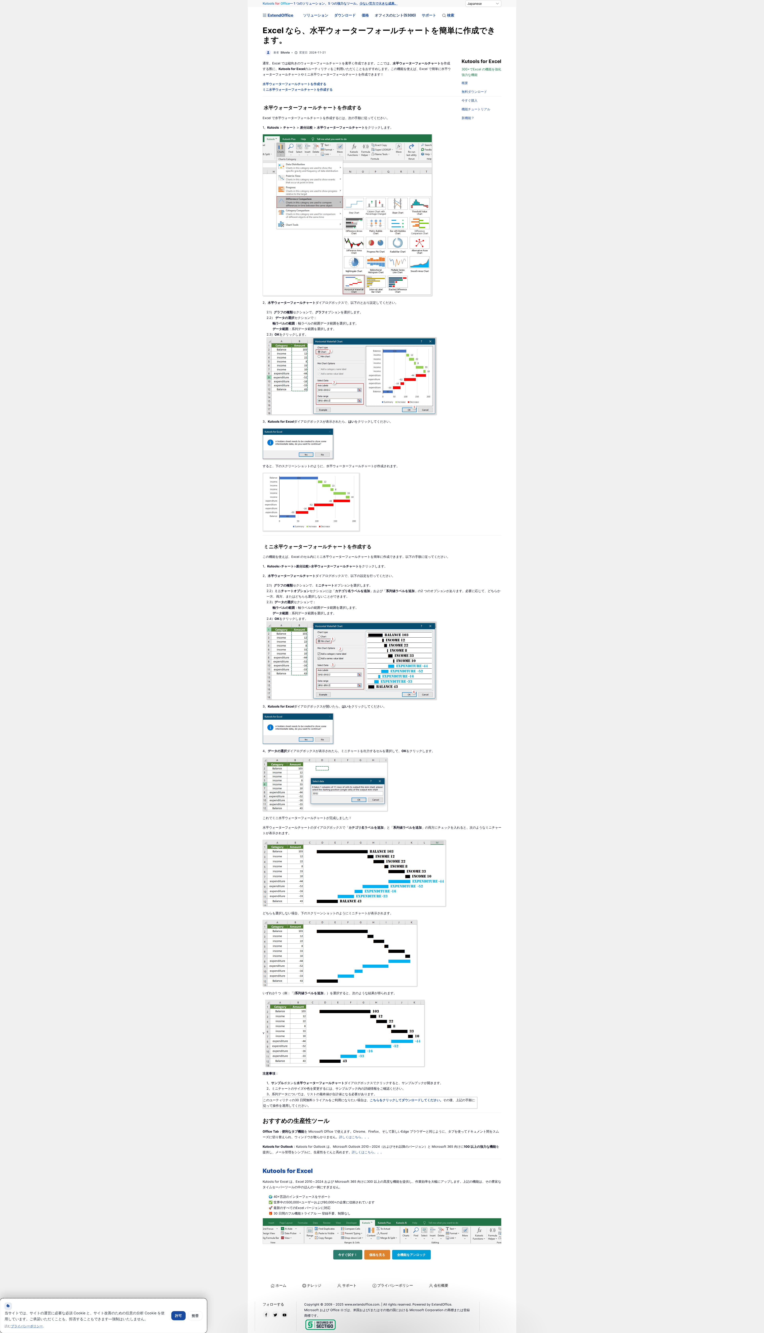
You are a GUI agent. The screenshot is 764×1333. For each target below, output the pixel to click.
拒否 (195, 1316)
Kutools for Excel (288, 1170)
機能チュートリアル (476, 109)
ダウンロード (345, 15)
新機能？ (468, 118)
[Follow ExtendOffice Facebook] (266, 1314)
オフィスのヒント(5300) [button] (395, 15)
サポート (429, 15)
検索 (450, 15)
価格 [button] (365, 15)
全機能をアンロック (411, 1255)
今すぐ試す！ (347, 1255)
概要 (465, 83)
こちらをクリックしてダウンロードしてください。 (406, 1100)
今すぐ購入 (469, 100)
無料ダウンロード (474, 92)
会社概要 (441, 1285)
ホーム (281, 1285)
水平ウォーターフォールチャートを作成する (294, 84)
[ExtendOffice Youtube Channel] (284, 1314)
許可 (178, 1316)
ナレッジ (314, 1285)
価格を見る (377, 1255)
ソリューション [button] (315, 15)
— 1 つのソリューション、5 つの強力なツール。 (330, 3)
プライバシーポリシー (395, 1285)
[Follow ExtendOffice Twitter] (275, 1314)
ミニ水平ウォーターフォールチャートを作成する (298, 89)
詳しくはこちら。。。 (355, 1137)
